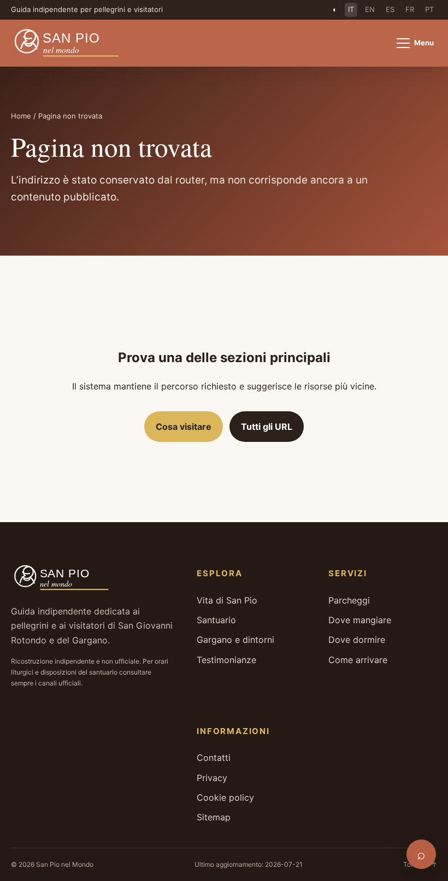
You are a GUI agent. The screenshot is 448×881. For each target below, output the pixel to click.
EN (370, 9)
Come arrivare (357, 659)
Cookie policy (225, 797)
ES (390, 9)
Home (21, 115)
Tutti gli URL (266, 426)
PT (429, 9)
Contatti (214, 757)
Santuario (216, 619)
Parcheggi (349, 600)
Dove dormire (356, 639)
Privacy (212, 777)
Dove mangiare (359, 619)
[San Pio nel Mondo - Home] (74, 43)
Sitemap (214, 817)
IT (351, 9)
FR (409, 9)
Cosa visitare (183, 426)
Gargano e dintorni (235, 639)
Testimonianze (226, 659)
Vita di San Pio (227, 600)
